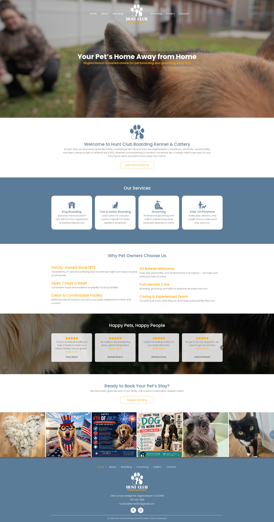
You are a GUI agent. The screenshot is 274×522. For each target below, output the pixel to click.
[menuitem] (93, 13)
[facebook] (133, 511)
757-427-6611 (137, 499)
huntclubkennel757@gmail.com (137, 503)
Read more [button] (72, 351)
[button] (51, 347)
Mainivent (162, 518)
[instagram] (140, 511)
